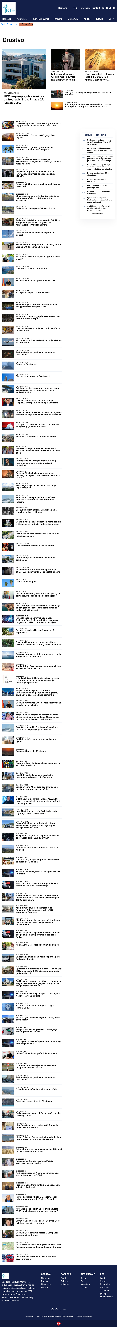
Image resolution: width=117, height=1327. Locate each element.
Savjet (103, 1281)
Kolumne (65, 1284)
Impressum (29, 1316)
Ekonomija (73, 19)
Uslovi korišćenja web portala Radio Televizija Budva (55, 1316)
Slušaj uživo (27, 24)
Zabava (64, 1281)
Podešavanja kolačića (84, 1316)
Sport (63, 1278)
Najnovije (6, 19)
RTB (75, 8)
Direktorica (105, 1284)
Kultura (99, 19)
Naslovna (62, 8)
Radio (83, 1278)
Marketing (85, 8)
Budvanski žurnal (41, 19)
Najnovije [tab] (88, 135)
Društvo (58, 19)
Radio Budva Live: (9, 24)
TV (82, 1281)
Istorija (103, 1278)
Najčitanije (22, 19)
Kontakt (96, 8)
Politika (87, 19)
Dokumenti (105, 1287)
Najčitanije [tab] (101, 135)
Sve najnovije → (97, 213)
